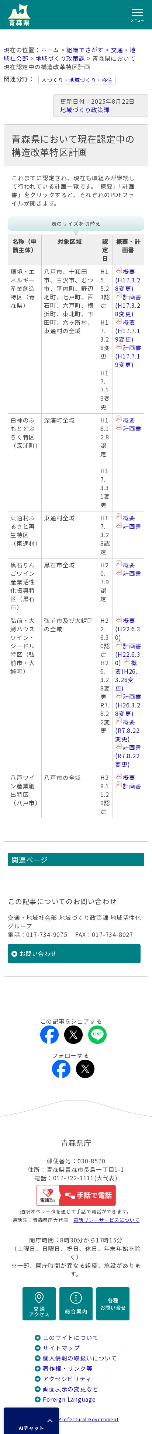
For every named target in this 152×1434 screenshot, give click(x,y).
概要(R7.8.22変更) (127, 730)
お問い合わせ (38, 953)
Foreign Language (69, 1399)
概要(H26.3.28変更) (126, 675)
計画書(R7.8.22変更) (128, 755)
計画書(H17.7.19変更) (128, 356)
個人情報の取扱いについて (80, 1358)
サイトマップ (61, 1348)
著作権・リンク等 (67, 1368)
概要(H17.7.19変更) (127, 330)
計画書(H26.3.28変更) (128, 705)
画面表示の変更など (71, 1389)
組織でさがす (85, 50)
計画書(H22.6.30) (128, 654)
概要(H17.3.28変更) (127, 280)
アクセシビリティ (67, 1378)
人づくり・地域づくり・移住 (77, 79)
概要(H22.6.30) (127, 629)
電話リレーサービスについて (106, 1219)
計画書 (132, 428)
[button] (31, 1421)
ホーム (50, 50)
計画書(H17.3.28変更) (128, 305)
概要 (129, 420)
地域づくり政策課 (60, 58)
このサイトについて (71, 1337)
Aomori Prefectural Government (79, 1419)
